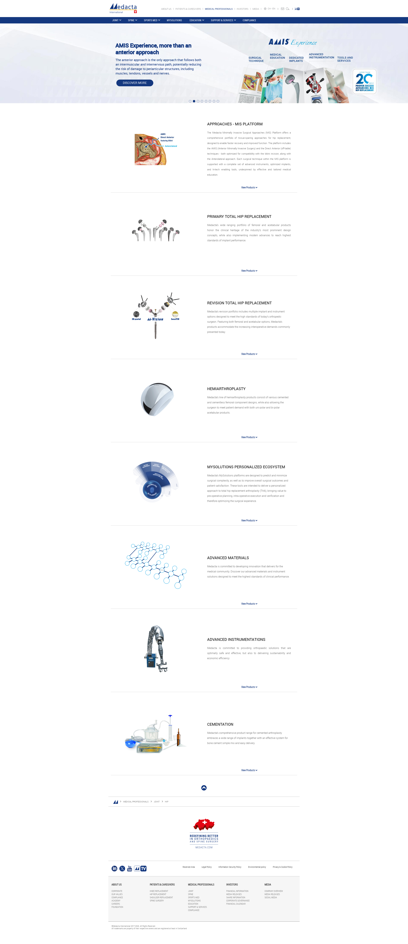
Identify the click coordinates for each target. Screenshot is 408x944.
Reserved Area (189, 866)
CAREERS (116, 903)
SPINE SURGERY (157, 900)
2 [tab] (194, 101)
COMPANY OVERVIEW (274, 890)
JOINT (115, 20)
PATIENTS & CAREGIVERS (188, 8)
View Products (248, 187)
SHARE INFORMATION (235, 897)
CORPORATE (117, 890)
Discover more (135, 83)
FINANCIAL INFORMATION (237, 890)
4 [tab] (202, 101)
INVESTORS (243, 8)
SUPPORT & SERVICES (222, 20)
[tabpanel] (204, 63)
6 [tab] (210, 101)
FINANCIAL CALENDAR (236, 903)
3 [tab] (198, 101)
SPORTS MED (150, 20)
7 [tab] (214, 101)
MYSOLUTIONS (174, 20)
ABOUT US (166, 8)
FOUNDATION (117, 906)
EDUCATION (195, 20)
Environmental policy (257, 866)
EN (274, 8)
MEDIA (256, 8)
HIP (166, 801)
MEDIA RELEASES (234, 894)
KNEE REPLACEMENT (159, 890)
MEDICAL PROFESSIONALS (136, 801)
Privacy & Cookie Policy (282, 866)
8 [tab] (218, 101)
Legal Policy (207, 866)
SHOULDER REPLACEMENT (161, 897)
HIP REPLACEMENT (158, 894)
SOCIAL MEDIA (271, 897)
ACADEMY (116, 900)
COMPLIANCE (249, 20)
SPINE (131, 20)
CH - (270, 8)
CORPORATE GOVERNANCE (238, 900)
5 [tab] (206, 101)
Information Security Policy (230, 866)
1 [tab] (190, 101)
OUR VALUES (117, 894)
